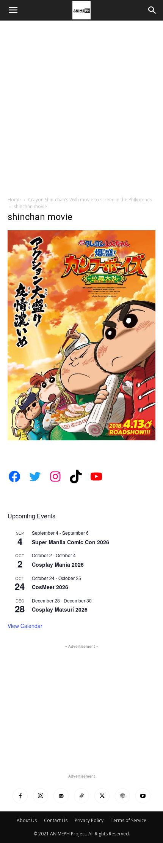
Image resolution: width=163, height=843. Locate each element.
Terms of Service (128, 820)
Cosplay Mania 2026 (58, 564)
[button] (13, 10)
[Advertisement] (81, 106)
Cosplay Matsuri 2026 (60, 609)
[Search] (152, 10)
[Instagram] (40, 795)
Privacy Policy (89, 820)
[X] (102, 795)
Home (14, 199)
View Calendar (25, 625)
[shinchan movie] (81, 438)
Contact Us (55, 820)
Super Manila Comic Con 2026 (70, 542)
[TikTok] (81, 795)
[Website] (122, 795)
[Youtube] (142, 795)
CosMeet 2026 (50, 587)
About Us (27, 820)
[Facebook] (20, 795)
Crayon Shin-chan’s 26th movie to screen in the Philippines (90, 199)
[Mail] (61, 795)
